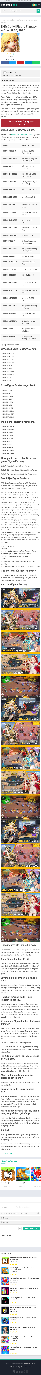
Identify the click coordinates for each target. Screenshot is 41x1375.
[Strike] (9, 1213)
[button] (20, 599)
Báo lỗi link (11, 59)
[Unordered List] (14, 1213)
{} (23, 1213)
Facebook (5, 62)
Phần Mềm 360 (11, 72)
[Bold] (2, 1213)
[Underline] (6, 1213)
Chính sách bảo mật (26, 1367)
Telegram (28, 62)
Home (3, 20)
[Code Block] (18, 1213)
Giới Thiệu (11, 1367)
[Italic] (4, 1213)
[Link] (21, 1213)
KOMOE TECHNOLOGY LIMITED (22, 135)
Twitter (12, 62)
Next (12, 1153)
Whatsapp (36, 62)
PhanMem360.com (29, 1364)
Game (9, 20)
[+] (26, 1213)
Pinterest (20, 62)
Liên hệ (18, 1367)
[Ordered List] (11, 1213)
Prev (6, 1153)
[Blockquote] (16, 1213)
